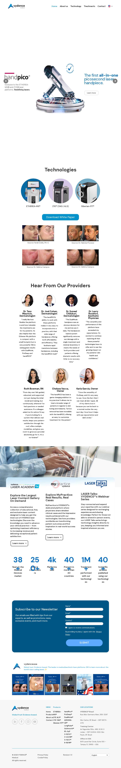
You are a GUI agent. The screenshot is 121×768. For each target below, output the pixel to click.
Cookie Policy (43, 757)
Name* (68, 606)
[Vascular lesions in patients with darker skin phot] (52, 684)
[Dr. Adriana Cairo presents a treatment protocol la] (101, 684)
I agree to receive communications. (81, 627)
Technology (75, 6)
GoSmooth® (69, 728)
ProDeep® (68, 714)
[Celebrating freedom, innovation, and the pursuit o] (85, 684)
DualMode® (68, 717)
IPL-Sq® (67, 731)
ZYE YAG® (57, 720)
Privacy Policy (43, 755)
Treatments (89, 6)
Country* (68, 620)
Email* (68, 613)
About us (64, 6)
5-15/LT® (67, 740)
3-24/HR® (68, 737)
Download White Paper (60, 217)
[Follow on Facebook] (21, 721)
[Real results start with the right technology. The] (36, 684)
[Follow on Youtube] (35, 721)
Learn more (91, 93)
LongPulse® (68, 726)
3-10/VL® (67, 734)
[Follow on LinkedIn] (15, 721)
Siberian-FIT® (58, 723)
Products (49, 714)
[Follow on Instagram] (28, 721)
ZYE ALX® (57, 717)
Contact (102, 6)
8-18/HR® (67, 743)
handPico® (68, 711)
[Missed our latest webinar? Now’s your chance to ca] (68, 684)
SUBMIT (84, 642)
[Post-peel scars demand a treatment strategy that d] (20, 684)
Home (54, 6)
